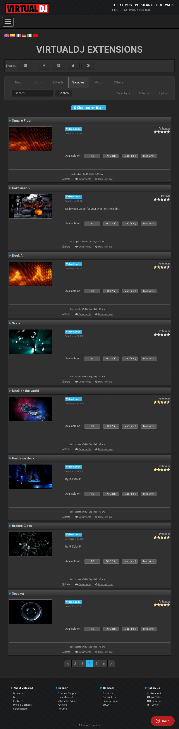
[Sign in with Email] (25, 65)
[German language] (24, 35)
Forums (62, 708)
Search (64, 93)
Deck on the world (25, 391)
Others (118, 82)
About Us (108, 693)
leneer (166, 128)
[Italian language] (29, 35)
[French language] (18, 35)
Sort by (122, 93)
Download (19, 693)
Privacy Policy (111, 701)
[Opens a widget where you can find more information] (163, 721)
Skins (38, 82)
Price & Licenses (22, 704)
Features (18, 701)
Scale (16, 323)
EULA (106, 704)
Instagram (156, 701)
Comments (84, 179)
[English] (6, 35)
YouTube (155, 697)
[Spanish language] (12, 35)
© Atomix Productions (90, 725)
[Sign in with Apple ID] (73, 65)
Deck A (17, 255)
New (18, 82)
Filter (143, 93)
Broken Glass (22, 526)
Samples (78, 82)
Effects (58, 82)
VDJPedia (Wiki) (67, 701)
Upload (164, 93)
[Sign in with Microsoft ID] (58, 65)
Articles (62, 704)
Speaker (18, 593)
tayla (167, 195)
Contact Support (67, 693)
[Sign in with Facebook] (44, 65)
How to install (105, 179)
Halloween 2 (21, 188)
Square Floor (22, 120)
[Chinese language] (35, 35)
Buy (15, 697)
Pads (98, 82)
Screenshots (20, 708)
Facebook (155, 693)
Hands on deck (23, 458)
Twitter (154, 704)
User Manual (65, 697)
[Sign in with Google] (88, 65)
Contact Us (109, 697)
